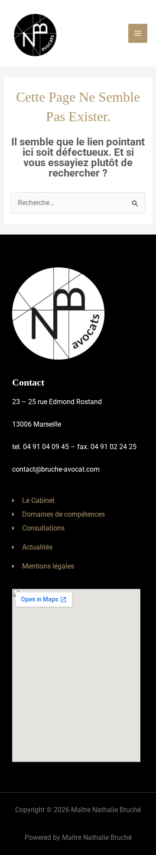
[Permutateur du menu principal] (137, 33)
